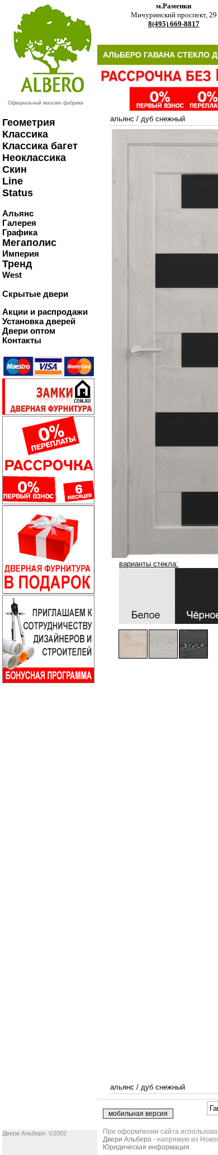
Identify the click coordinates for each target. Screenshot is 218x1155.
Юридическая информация (146, 1147)
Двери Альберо (127, 1139)
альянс (122, 119)
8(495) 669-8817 (174, 24)
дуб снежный (163, 119)
